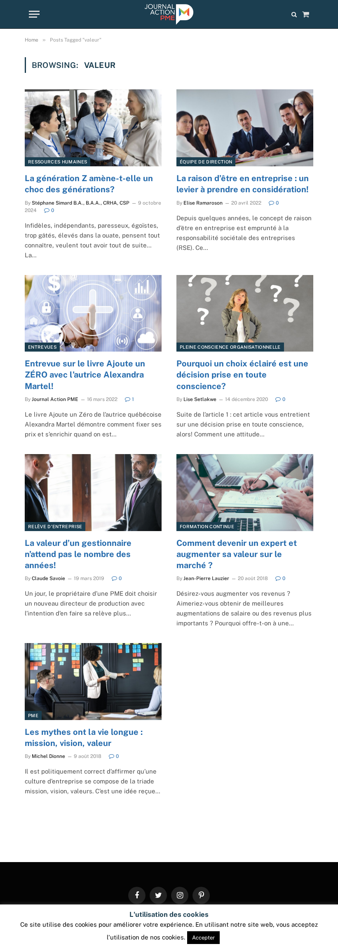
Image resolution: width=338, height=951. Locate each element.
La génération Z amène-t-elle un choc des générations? (89, 183)
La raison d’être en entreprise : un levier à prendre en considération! (242, 183)
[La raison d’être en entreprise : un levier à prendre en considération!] (244, 127)
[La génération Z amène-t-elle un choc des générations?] (93, 127)
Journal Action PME (55, 399)
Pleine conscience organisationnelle (230, 347)
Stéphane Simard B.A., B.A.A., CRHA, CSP (80, 203)
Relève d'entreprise (55, 526)
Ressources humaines (57, 161)
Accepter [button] (203, 938)
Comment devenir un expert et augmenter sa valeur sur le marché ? (236, 554)
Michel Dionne (48, 756)
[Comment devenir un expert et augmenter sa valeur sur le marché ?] (244, 492)
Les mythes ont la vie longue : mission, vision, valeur (84, 737)
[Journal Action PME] (169, 14)
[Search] (294, 14)
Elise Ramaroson (203, 203)
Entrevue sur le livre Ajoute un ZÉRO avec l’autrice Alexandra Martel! (85, 375)
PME (33, 715)
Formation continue (207, 526)
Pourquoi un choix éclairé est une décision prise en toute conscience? (242, 375)
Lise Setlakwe (199, 399)
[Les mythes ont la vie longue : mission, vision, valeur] (93, 681)
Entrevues (42, 347)
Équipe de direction (206, 161)
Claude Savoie (48, 578)
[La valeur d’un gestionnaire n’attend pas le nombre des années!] (93, 492)
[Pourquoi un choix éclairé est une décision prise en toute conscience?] (244, 313)
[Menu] (34, 14)
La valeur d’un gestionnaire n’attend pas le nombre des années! (78, 554)
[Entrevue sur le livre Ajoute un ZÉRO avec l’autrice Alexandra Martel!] (93, 313)
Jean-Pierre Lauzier (206, 578)
